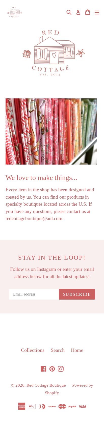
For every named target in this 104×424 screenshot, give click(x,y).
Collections (32, 350)
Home (77, 350)
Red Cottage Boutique (46, 385)
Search (58, 350)
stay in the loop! (52, 257)
